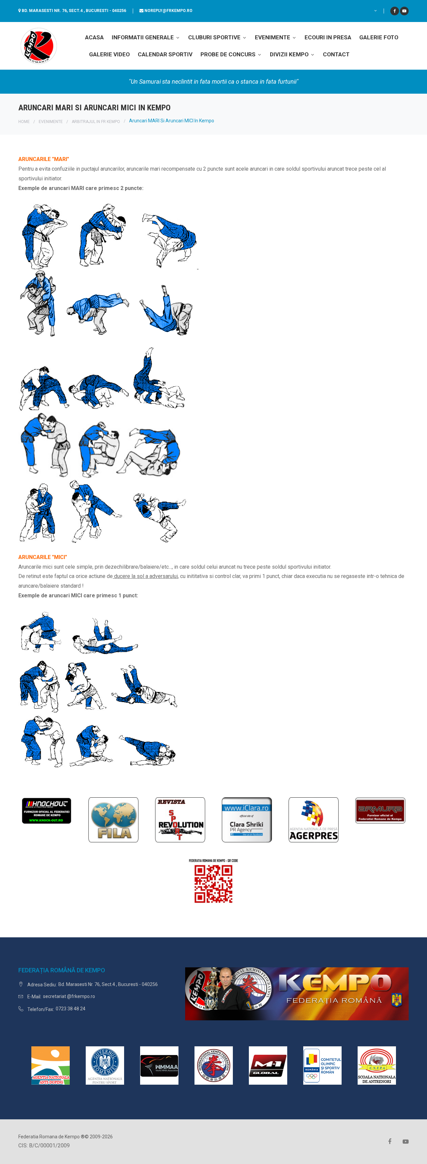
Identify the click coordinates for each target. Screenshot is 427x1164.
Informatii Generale (143, 37)
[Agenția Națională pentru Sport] (105, 1065)
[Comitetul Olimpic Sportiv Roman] (322, 1065)
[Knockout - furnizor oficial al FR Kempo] (46, 810)
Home (24, 121)
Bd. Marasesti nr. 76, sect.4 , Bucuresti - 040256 (74, 10)
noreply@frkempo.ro (168, 10)
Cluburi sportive (215, 37)
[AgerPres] (313, 819)
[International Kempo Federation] (213, 1065)
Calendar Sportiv (165, 54)
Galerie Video (109, 54)
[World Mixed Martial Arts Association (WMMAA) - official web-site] (159, 1065)
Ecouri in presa (328, 37)
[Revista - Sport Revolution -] (180, 819)
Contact (336, 54)
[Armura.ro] (380, 810)
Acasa (94, 37)
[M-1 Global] (268, 1065)
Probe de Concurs (228, 54)
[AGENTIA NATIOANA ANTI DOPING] (50, 1065)
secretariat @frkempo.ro (69, 996)
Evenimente (273, 37)
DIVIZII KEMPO (290, 54)
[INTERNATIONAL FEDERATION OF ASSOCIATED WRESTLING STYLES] (113, 819)
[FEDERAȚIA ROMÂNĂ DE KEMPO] (38, 45)
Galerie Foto (378, 37)
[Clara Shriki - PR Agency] (247, 819)
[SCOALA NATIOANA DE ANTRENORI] (377, 1065)
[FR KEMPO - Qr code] (213, 884)
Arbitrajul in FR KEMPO (96, 121)
